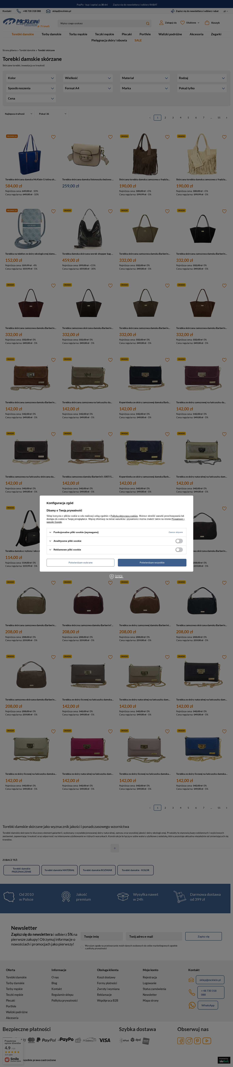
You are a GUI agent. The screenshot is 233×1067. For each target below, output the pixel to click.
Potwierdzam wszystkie (152, 562)
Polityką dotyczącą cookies (124, 515)
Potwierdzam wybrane (80, 562)
